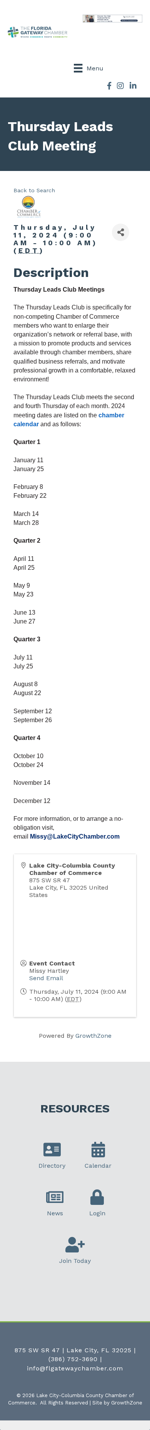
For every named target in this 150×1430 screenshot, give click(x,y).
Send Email (46, 978)
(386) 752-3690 (73, 1359)
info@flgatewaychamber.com (75, 1368)
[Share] (120, 232)
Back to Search (34, 190)
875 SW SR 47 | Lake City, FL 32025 (73, 1350)
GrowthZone (93, 1035)
